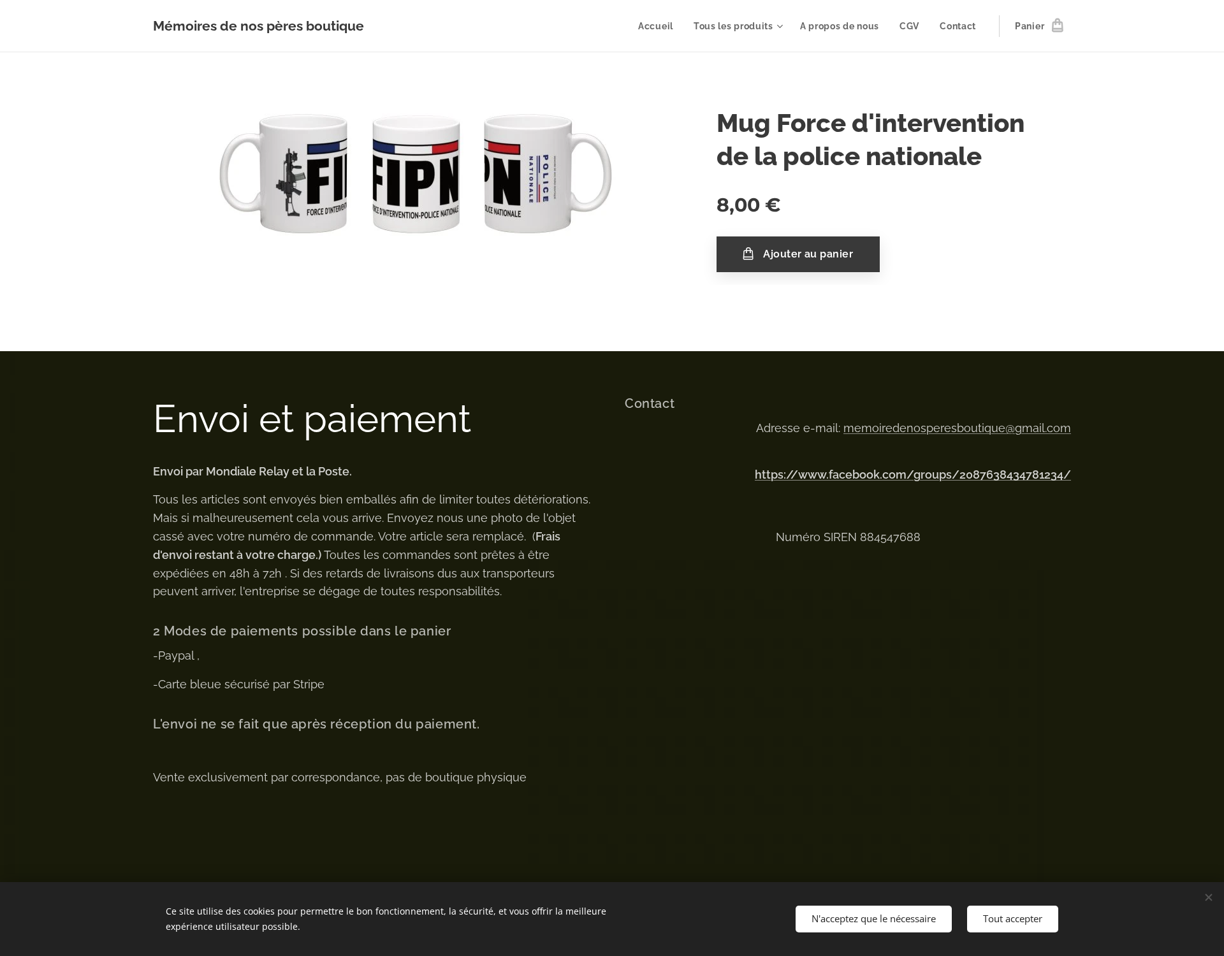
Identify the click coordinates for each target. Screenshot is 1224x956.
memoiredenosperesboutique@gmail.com (957, 428)
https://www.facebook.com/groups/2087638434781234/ (913, 474)
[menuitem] (659, 26)
